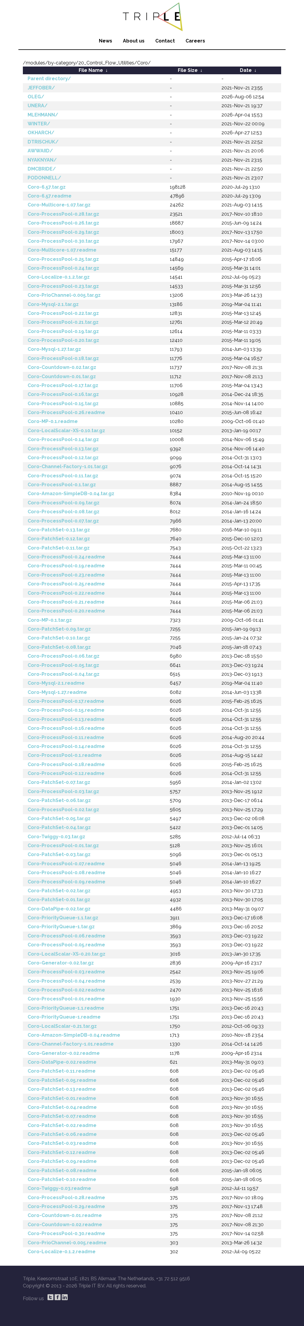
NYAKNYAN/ (42, 160)
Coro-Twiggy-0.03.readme (59, 1188)
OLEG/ (36, 97)
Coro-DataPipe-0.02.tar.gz (59, 909)
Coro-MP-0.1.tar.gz (50, 620)
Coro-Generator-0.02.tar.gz (61, 963)
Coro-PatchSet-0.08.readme (62, 1170)
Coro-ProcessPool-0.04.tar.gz (63, 674)
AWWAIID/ (40, 151)
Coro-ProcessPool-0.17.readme (66, 701)
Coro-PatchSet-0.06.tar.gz (59, 800)
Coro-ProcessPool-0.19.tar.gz (63, 331)
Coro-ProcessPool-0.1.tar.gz (62, 484)
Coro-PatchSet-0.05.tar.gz (59, 818)
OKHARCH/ (41, 132)
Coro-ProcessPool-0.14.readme (66, 746)
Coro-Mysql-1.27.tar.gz (54, 349)
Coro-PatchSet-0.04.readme (62, 1107)
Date (246, 70)
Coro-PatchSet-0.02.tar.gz (59, 891)
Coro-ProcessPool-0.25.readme (66, 584)
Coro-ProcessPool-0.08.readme (66, 872)
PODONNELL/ (44, 178)
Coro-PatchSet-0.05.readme (62, 1080)
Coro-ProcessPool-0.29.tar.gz (63, 232)
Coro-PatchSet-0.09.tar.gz (59, 629)
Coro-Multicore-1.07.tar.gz (59, 205)
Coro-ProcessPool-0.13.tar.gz (63, 449)
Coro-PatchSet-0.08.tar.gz (59, 647)
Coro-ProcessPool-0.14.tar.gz (63, 439)
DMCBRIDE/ (42, 169)
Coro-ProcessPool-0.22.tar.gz (63, 313)
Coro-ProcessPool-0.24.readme (66, 557)
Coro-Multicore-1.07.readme (62, 250)
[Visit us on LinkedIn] (65, 1297)
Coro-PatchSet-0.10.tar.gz (59, 638)
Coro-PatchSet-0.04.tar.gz (59, 827)
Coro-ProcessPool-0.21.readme (66, 602)
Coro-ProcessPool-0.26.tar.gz (63, 223)
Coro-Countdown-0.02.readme (65, 1224)
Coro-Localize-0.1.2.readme (62, 1251)
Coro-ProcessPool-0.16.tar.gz (63, 394)
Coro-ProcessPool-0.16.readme (66, 728)
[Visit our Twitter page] (50, 1297)
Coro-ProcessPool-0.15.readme (66, 710)
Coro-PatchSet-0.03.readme (62, 1143)
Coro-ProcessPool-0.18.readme (66, 764)
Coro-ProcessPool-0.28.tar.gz (63, 214)
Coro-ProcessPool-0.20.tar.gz (63, 340)
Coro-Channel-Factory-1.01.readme (71, 1044)
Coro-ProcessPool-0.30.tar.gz (63, 241)
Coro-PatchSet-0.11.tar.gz (59, 548)
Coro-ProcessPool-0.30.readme (66, 1233)
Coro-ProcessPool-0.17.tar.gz (63, 385)
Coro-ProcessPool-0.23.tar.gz (63, 286)
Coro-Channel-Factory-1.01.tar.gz (68, 466)
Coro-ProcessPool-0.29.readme (66, 1206)
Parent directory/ (49, 78)
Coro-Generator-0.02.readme (64, 1053)
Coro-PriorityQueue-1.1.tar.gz (63, 918)
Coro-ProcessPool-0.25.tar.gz (63, 259)
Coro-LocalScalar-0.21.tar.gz (62, 1026)
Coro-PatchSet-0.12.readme (62, 1152)
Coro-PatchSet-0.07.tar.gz (59, 782)
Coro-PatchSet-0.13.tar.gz (59, 530)
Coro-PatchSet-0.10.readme (62, 1179)
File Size (188, 70)
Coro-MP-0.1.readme (53, 421)
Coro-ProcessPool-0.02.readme (66, 990)
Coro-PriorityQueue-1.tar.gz (61, 926)
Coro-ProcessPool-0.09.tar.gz (63, 503)
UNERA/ (38, 105)
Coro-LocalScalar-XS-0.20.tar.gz (66, 954)
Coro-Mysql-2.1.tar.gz (53, 304)
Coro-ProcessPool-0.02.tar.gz (63, 809)
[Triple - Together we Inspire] (152, 16)
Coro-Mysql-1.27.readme (57, 692)
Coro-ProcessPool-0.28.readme (66, 1197)
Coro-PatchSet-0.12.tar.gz (59, 539)
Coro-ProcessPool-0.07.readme (66, 863)
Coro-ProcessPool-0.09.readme (66, 882)
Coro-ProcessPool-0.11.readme (66, 737)
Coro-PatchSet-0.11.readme (62, 1071)
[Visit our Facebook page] (58, 1297)
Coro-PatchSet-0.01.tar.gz (59, 899)
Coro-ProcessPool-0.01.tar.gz (63, 845)
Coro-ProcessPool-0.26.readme (66, 412)
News (105, 41)
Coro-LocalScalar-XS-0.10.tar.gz (66, 430)
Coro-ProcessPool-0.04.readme (66, 981)
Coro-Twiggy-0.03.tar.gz (56, 836)
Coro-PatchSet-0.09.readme (62, 1161)
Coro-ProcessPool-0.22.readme (66, 593)
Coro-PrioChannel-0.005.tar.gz (64, 295)
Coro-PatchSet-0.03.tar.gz (59, 854)
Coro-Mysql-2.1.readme (56, 683)
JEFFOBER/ (41, 88)
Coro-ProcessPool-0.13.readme (66, 719)
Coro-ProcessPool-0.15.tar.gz (63, 403)
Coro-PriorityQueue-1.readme (64, 1017)
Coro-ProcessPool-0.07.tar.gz (63, 521)
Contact (165, 41)
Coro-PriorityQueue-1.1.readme (66, 1008)
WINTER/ (39, 124)
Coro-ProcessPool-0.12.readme (66, 773)
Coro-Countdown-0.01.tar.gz (62, 376)
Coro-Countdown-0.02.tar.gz (62, 367)
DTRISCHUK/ (43, 142)
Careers (195, 41)
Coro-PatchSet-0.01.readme (62, 1098)
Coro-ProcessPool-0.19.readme (66, 566)
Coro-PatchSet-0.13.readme (62, 1089)
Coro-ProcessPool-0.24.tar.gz (63, 268)
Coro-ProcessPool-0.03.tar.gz (63, 791)
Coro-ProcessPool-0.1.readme (65, 755)
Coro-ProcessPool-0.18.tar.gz (63, 358)
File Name (91, 70)
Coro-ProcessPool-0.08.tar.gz (63, 511)
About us (134, 41)
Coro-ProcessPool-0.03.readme (66, 972)
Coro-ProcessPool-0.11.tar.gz (63, 476)
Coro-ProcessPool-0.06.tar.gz (63, 656)
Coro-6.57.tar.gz (47, 187)
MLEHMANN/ (43, 115)
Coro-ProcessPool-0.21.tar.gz (63, 322)
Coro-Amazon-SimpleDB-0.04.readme (74, 1035)
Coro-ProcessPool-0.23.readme (66, 575)
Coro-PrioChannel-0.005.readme (67, 1243)
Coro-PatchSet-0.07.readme (62, 1116)
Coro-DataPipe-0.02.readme (62, 1062)
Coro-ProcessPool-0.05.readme (66, 945)
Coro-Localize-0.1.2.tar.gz (59, 277)
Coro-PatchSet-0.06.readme (62, 1134)
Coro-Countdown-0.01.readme (65, 1215)
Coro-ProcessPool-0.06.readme (66, 936)
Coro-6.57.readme (50, 196)
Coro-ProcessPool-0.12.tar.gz (63, 457)
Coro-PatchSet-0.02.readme (62, 1125)
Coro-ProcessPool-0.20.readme (66, 611)
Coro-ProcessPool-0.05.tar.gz (63, 665)
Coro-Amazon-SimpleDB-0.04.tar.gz (71, 493)
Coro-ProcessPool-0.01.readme (66, 999)
